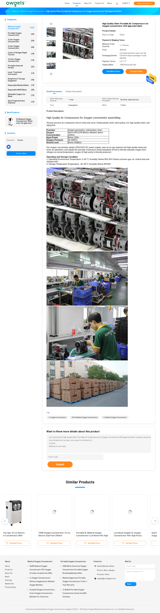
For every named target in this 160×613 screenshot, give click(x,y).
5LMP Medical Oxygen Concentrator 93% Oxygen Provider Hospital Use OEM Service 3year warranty (41, 570)
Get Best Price (113, 71)
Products (8, 570)
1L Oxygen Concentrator (57, 417)
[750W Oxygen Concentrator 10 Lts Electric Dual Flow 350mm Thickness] (22, 512)
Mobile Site (9, 584)
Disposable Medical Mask (21, 85)
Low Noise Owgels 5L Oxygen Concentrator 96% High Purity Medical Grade (96, 536)
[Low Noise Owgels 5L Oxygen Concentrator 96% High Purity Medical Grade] (98, 512)
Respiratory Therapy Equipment (21, 80)
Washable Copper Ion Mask (21, 95)
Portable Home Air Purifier (21, 67)
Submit (60, 464)
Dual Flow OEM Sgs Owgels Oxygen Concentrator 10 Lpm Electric (133, 536)
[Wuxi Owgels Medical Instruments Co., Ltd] (16, 4)
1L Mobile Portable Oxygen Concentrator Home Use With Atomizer (74, 593)
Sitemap (8, 580)
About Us (8, 573)
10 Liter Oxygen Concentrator (21, 60)
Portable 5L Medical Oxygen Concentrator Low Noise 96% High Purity (60, 536)
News (7, 577)
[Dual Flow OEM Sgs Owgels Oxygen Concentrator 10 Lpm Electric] (135, 512)
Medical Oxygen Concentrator (21, 28)
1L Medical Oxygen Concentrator (114, 417)
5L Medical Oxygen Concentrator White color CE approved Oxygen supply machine (25, 121)
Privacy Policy (10, 587)
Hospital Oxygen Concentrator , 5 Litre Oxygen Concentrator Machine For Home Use (42, 593)
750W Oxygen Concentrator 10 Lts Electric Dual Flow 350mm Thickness (22, 536)
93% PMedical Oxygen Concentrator (84, 417)
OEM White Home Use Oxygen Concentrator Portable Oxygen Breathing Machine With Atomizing (75, 570)
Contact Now (21, 153)
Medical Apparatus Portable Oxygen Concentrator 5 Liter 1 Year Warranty (74, 581)
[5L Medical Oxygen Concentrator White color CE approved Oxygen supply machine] (11, 121)
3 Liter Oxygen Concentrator (21, 41)
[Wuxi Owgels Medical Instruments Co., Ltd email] (9, 147)
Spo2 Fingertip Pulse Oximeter (21, 102)
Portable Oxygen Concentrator (21, 34)
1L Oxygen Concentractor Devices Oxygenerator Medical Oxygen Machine (42, 581)
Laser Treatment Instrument (21, 73)
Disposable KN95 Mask (21, 90)
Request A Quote (144, 3)
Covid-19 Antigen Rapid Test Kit (21, 54)
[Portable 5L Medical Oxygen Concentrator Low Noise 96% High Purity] (60, 512)
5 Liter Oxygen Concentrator (21, 47)
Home (7, 566)
